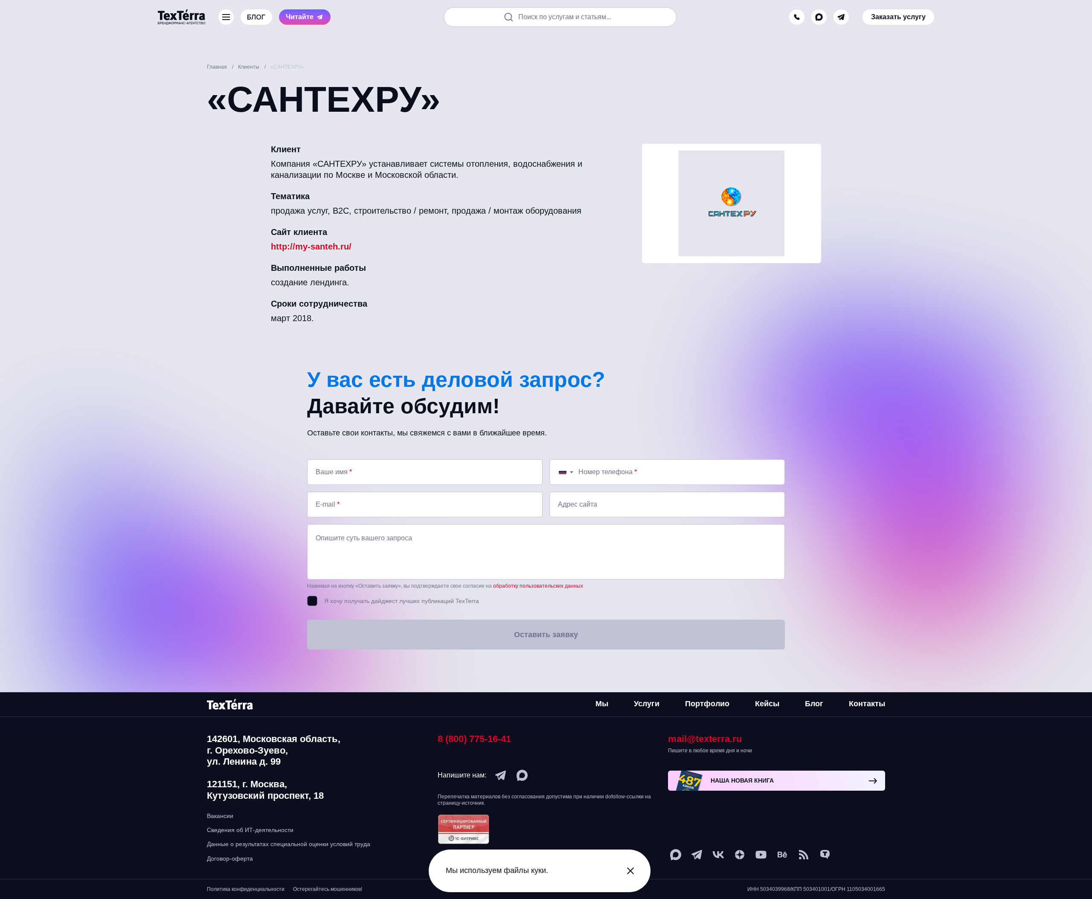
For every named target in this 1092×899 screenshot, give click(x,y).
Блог (814, 703)
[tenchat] (825, 854)
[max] (819, 17)
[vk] (718, 854)
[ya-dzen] (739, 854)
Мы (601, 703)
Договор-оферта (230, 858)
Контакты (867, 703)
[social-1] (803, 854)
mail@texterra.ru (705, 739)
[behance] (782, 854)
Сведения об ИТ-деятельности (250, 829)
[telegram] (841, 17)
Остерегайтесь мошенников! (327, 889)
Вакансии (220, 815)
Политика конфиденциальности (246, 889)
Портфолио (707, 703)
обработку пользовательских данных (538, 586)
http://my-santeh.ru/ (311, 246)
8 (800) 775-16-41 (474, 739)
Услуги (646, 703)
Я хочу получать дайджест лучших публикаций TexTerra (401, 600)
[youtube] (761, 854)
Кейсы (767, 703)
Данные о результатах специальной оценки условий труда (288, 844)
